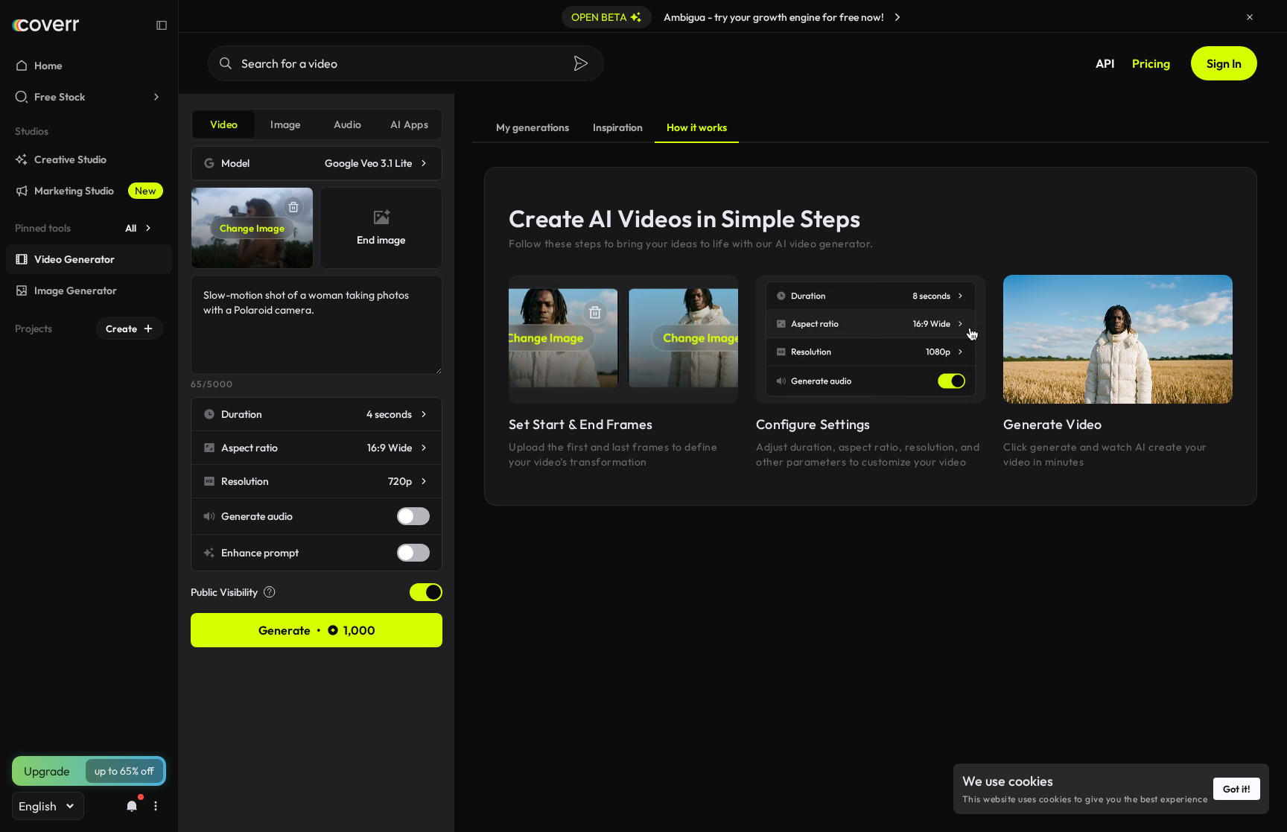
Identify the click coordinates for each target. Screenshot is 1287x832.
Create (121, 328)
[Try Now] (897, 17)
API (1105, 63)
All (130, 228)
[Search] (581, 63)
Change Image (252, 228)
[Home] (45, 25)
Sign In (1224, 63)
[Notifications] (131, 806)
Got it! (1237, 789)
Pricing (1151, 63)
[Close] (1249, 17)
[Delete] (293, 207)
